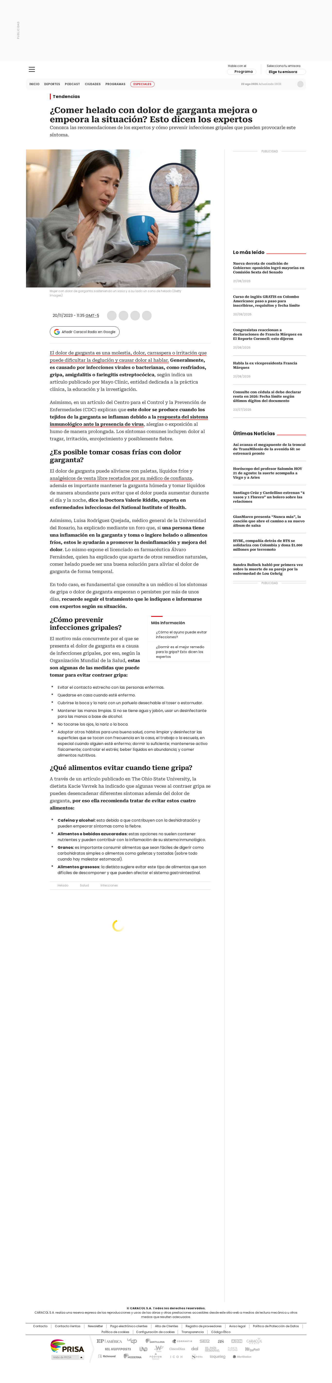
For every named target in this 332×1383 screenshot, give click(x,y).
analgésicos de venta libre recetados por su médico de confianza (121, 478)
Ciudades (93, 84)
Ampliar (201, 159)
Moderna (131, 1355)
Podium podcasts (154, 1355)
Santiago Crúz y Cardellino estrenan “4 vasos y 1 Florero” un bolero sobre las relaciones (269, 497)
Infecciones (109, 885)
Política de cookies (115, 1332)
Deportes (52, 84)
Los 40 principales (130, 1340)
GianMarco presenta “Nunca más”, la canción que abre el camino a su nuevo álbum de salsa (269, 521)
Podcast (72, 84)
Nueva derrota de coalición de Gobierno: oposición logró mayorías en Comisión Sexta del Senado (268, 268)
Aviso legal (237, 1326)
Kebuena (252, 1348)
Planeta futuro (231, 1348)
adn (236, 1340)
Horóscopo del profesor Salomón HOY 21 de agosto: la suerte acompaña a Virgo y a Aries (267, 473)
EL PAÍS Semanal (211, 1348)
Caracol (253, 1340)
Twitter (123, 315)
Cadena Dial (193, 1348)
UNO (142, 1348)
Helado (63, 885)
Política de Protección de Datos (276, 1326)
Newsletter (290, 84)
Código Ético (220, 1332)
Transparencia (193, 1332)
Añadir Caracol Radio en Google (88, 331)
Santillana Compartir (179, 1340)
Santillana (153, 1340)
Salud (84, 885)
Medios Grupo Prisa (67, 1357)
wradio (156, 1348)
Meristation (241, 1355)
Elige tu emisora (283, 71)
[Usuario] (300, 84)
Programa (244, 71)
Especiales (142, 84)
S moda (196, 1355)
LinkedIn (135, 315)
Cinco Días (175, 1348)
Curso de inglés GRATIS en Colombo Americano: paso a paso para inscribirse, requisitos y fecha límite (266, 301)
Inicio (34, 84)
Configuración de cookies (155, 1332)
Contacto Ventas (67, 1326)
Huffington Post (116, 1348)
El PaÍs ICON (175, 1355)
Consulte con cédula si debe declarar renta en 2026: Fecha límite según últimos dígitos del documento (267, 396)
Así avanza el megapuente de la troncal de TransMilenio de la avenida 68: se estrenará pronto (269, 449)
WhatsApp (147, 315)
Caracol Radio (166, 69)
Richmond (106, 1355)
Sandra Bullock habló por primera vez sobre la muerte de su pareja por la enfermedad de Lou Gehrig (268, 569)
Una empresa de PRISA (67, 1345)
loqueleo (217, 1355)
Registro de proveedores (204, 1326)
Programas (115, 84)
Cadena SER (203, 1340)
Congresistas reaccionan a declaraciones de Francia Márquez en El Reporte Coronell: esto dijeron (267, 334)
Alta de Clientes (166, 1326)
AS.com (220, 1340)
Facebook (112, 315)
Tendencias (66, 96)
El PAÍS (109, 1340)
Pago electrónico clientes (129, 1326)
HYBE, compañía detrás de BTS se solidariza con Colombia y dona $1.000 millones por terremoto (267, 545)
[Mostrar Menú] (32, 69)
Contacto (40, 1326)
